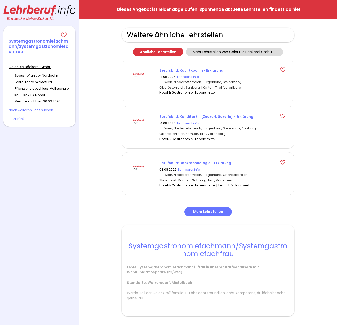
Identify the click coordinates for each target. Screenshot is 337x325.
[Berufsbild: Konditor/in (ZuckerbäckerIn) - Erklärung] (138, 121)
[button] (329, 9)
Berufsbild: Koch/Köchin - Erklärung (191, 70)
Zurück (19, 118)
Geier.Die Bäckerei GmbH (30, 66)
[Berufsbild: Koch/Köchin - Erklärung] (138, 74)
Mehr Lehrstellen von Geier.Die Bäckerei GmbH (232, 51)
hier (296, 9)
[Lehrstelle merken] (39, 35)
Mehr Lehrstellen (208, 211)
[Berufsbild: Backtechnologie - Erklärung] (138, 167)
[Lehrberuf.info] (39, 13)
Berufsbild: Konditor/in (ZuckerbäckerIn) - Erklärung (206, 116)
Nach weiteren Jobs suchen (31, 110)
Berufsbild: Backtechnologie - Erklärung (195, 163)
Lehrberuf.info (188, 77)
